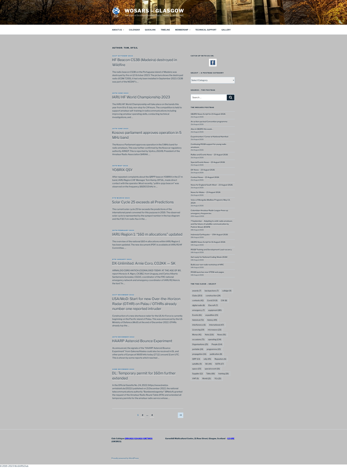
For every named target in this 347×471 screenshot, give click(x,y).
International (216, 325)
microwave (214, 329)
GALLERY (226, 30)
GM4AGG (129, 438)
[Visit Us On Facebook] (213, 64)
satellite (197, 364)
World (206, 378)
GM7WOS (147, 438)
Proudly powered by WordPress (125, 458)
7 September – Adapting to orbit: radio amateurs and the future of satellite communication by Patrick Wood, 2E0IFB (211, 224)
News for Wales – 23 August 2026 (205, 192)
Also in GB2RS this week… (202, 129)
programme (214, 349)
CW (224, 300)
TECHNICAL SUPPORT (205, 30)
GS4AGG (138, 438)
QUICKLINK (150, 30)
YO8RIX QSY (122, 170)
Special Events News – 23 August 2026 (208, 162)
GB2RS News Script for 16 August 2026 (208, 242)
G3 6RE (230, 438)
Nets (209, 334)
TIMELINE (165, 30)
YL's (217, 378)
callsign (226, 290)
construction (213, 295)
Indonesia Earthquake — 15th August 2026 (209, 234)
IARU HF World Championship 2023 (141, 97)
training (223, 373)
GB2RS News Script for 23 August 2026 (208, 114)
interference (199, 325)
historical (198, 320)
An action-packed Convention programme (209, 121)
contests (198, 300)
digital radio (198, 305)
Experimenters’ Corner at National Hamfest (209, 136)
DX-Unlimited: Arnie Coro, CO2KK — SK (144, 263)
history (212, 320)
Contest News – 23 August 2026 (205, 177)
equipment (215, 310)
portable (197, 349)
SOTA (219, 364)
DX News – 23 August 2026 (203, 170)
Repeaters (220, 359)
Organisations (200, 344)
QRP (196, 359)
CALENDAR (134, 30)
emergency (198, 310)
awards (196, 290)
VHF (195, 378)
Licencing (198, 329)
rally (207, 359)
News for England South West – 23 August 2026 (212, 185)
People (217, 344)
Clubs (197, 295)
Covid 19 (212, 300)
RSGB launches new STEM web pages (207, 272)
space (196, 369)
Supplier (197, 373)
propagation (199, 354)
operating (214, 339)
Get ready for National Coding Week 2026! (209, 257)
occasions (198, 339)
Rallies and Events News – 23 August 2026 (209, 154)
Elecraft (213, 305)
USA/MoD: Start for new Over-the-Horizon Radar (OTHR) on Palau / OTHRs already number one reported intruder (146, 304)
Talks (210, 373)
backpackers (212, 290)
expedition (211, 315)
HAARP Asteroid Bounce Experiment (142, 341)
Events (197, 315)
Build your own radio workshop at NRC (207, 264)
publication (216, 354)
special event (212, 369)
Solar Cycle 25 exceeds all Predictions (143, 202)
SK (208, 364)
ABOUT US (117, 30)
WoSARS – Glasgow (154, 11)
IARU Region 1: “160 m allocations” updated (147, 234)
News (221, 334)
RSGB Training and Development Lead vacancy (211, 249)
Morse (196, 334)
